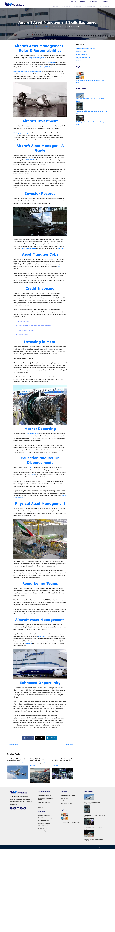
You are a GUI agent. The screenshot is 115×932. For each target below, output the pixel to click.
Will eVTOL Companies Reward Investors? (38, 759)
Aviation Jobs (77, 6)
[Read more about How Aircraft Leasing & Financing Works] (17, 772)
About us (73, 1)
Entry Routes (66, 6)
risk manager (42, 636)
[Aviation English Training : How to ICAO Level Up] (79, 106)
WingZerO (82, 1)
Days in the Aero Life (83, 58)
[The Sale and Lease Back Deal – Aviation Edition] (80, 95)
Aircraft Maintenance (43, 820)
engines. (61, 248)
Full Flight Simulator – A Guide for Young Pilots (93, 828)
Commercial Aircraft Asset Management (27, 71)
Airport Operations (43, 825)
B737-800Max (30, 160)
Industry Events (93, 1)
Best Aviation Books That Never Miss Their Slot (70, 823)
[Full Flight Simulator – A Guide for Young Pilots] (80, 118)
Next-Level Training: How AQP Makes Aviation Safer (93, 840)
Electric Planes (81, 51)
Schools (40, 805)
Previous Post (12, 744)
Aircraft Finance (11, 763)
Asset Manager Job (32, 433)
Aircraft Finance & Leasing (45, 818)
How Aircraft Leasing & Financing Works (16, 759)
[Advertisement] (93, 141)
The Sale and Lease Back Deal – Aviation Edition (92, 803)
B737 (31, 467)
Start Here (56, 6)
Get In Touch (105, 1)
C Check (32, 474)
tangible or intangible (36, 58)
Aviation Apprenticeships (44, 795)
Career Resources (104, 6)
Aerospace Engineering (44, 815)
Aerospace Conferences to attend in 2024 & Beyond (62, 759)
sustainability (50, 62)
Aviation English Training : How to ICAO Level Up (94, 815)
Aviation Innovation (89, 6)
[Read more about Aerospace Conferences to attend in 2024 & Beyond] (62, 773)
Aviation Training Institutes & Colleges (45, 799)
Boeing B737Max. (46, 67)
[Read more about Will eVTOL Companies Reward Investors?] (40, 775)
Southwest (28, 643)
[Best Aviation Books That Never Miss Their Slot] (80, 75)
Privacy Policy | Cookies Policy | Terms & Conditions (53, 847)
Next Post (70, 744)
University (40, 807)
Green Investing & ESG (44, 831)
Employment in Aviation (44, 802)
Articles (78, 61)
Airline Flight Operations (44, 823)
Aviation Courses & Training (85, 48)
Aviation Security (42, 828)
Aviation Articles (81, 54)
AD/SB (60, 266)
